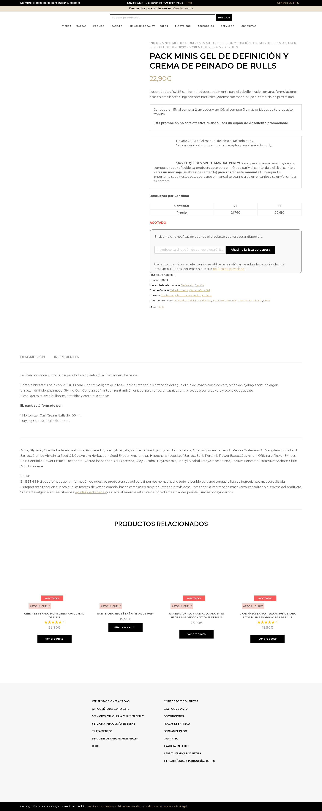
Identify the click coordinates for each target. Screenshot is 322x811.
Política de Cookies (101, 806)
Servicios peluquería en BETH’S (113, 724)
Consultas (248, 26)
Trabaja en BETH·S (176, 746)
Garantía (171, 738)
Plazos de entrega (177, 724)
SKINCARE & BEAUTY (142, 26)
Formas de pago (175, 731)
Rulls (161, 306)
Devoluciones (174, 716)
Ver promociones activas (111, 701)
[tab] (36, 356)
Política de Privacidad (128, 806)
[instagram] (271, 713)
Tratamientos (102, 731)
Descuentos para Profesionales (115, 738)
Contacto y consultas (181, 701)
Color (164, 26)
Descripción (32, 356)
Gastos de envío (176, 709)
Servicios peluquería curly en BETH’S (118, 716)
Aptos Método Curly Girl (110, 709)
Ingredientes (66, 356)
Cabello (117, 26)
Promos (99, 26)
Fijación (199, 285)
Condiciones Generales (157, 806)
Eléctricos (183, 26)
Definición (187, 285)
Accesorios (206, 26)
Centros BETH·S (288, 2)
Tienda (66, 26)
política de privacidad (228, 269)
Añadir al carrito (125, 627)
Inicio (154, 43)
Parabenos (167, 295)
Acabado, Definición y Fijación (225, 43)
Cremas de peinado (269, 43)
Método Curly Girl (199, 290)
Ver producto (54, 638)
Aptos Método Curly (179, 43)
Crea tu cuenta (183, 8)
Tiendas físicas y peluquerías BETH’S (189, 761)
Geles (266, 300)
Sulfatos (206, 295)
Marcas (81, 26)
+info (188, 2)
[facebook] (267, 713)
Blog (95, 746)
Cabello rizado (179, 290)
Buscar (224, 17)
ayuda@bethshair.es (90, 492)
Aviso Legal (180, 806)
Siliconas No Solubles (188, 295)
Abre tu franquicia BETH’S (182, 753)
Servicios (227, 26)
